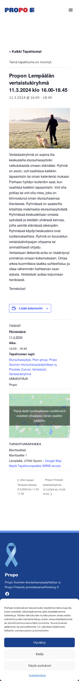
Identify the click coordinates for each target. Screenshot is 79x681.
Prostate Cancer (20, 369)
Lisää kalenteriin (31, 308)
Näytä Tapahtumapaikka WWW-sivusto (35, 466)
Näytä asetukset (39, 666)
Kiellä (39, 654)
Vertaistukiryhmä (20, 374)
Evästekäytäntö (37, 675)
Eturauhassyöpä (20, 360)
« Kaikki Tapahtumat (25, 51)
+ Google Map (52, 461)
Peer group (39, 360)
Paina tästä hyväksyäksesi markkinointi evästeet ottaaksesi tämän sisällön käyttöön (40, 415)
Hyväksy (39, 642)
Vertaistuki (39, 369)
